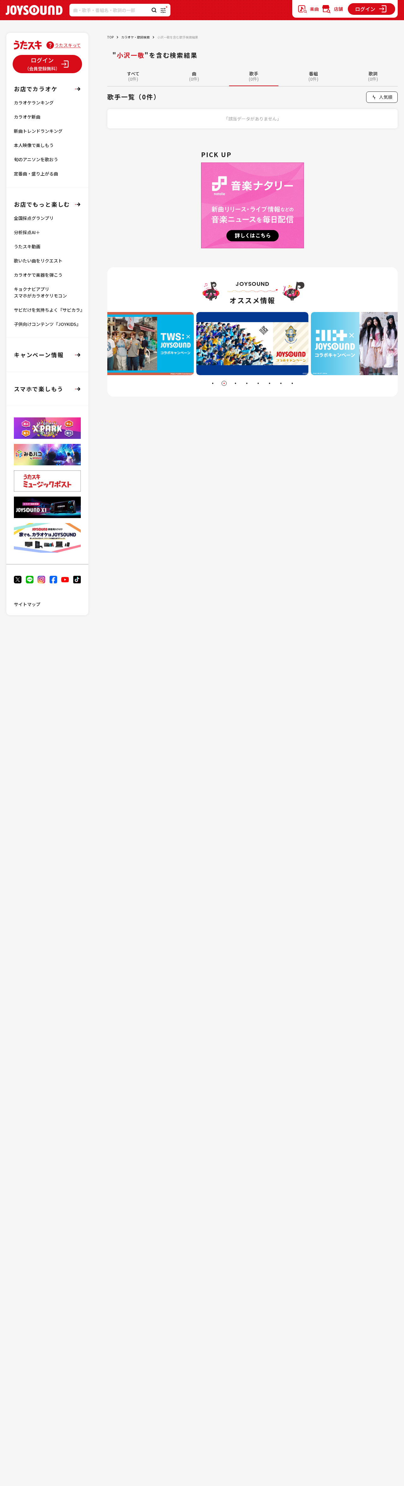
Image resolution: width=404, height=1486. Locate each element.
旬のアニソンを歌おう (36, 159)
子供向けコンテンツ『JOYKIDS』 (47, 324)
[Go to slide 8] (292, 383)
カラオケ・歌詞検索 (135, 37)
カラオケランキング (34, 102)
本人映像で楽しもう (34, 145)
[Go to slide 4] (246, 383)
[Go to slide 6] (269, 383)
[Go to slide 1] (212, 383)
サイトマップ (27, 604)
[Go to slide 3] (235, 383)
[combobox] (382, 97)
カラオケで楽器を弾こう (38, 275)
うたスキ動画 (27, 246)
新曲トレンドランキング (38, 131)
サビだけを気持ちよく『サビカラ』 (49, 310)
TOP (110, 37)
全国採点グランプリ (34, 218)
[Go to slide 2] (224, 383)
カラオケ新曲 (27, 117)
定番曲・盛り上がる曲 (36, 173)
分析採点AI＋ (27, 232)
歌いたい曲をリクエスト (38, 260)
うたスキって (68, 45)
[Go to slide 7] (281, 383)
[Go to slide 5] (258, 383)
